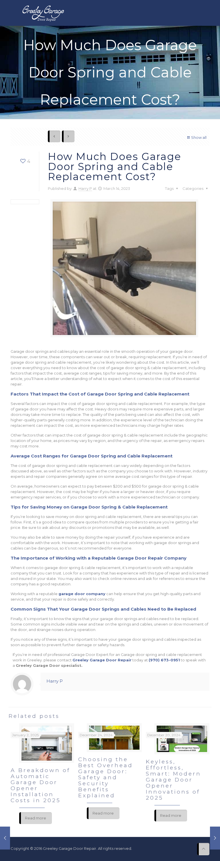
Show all (199, 137)
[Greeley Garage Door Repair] (43, 13)
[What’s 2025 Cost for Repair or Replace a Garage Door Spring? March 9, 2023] (5, 838)
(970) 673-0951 (164, 660)
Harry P (85, 188)
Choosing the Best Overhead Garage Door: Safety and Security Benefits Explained (105, 777)
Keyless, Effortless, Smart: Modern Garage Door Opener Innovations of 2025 (173, 779)
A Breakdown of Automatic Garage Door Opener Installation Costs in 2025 (40, 785)
